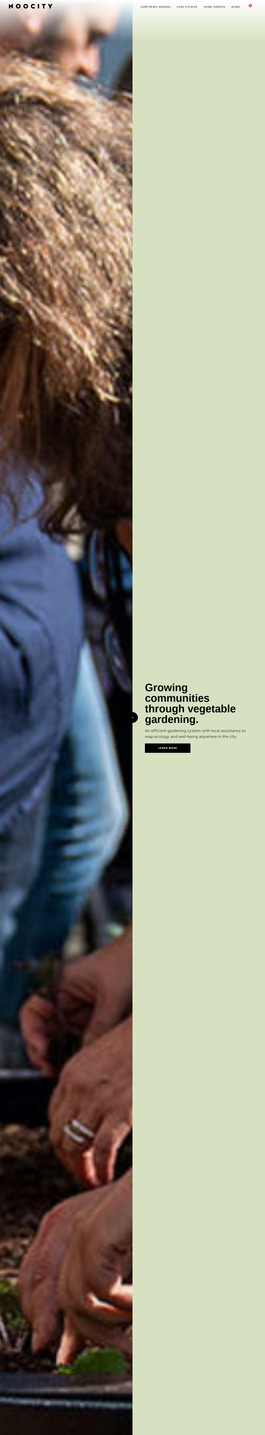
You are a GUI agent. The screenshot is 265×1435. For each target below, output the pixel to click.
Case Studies (187, 6)
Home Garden (214, 6)
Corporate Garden (156, 6)
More (235, 6)
